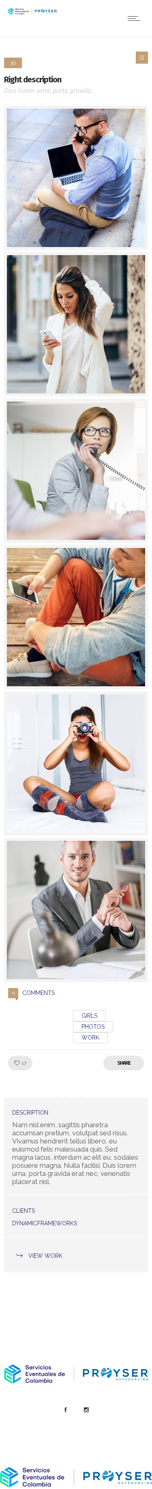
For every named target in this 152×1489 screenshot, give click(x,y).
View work (45, 1256)
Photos (93, 1026)
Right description (32, 79)
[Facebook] (66, 1410)
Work (90, 1037)
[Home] (32, 12)
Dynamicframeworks (44, 1223)
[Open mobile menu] (136, 18)
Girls (89, 1015)
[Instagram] (86, 1410)
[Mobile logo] (76, 1485)
